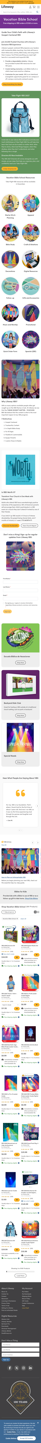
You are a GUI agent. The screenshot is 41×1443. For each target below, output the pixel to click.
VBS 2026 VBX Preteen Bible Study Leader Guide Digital (29, 1095)
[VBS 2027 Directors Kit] (11, 1229)
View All (4, 845)
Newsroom (5, 1298)
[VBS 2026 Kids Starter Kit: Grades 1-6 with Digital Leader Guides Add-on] (30, 1179)
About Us (4, 1291)
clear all (23, 919)
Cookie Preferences (28, 1303)
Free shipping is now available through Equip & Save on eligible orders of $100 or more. (20, 2)
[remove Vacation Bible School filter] (17, 918)
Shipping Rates (26, 1296)
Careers (4, 1296)
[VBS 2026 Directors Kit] (11, 934)
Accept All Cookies (26, 1438)
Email (5, 595)
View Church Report (29, 525)
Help (23, 1305)
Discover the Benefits (10, 525)
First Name (6, 578)
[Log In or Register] (30, 7)
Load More (20, 1276)
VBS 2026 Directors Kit (8, 945)
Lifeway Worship (7, 1321)
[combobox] (20, 12)
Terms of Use (5, 1305)
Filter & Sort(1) (9, 912)
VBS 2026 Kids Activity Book (29, 1045)
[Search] (37, 12)
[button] (20, 830)
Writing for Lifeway (7, 1308)
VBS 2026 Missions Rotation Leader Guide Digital (29, 1241)
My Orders (25, 1291)
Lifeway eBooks (6, 1331)
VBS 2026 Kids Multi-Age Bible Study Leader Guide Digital (9, 1047)
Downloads (5, 1326)
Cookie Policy (11, 1432)
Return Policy (26, 1298)
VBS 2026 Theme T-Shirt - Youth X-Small (9, 994)
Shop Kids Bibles (31, 898)
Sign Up (7, 611)
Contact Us (5, 1294)
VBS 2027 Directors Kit (8, 1240)
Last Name (6, 587)
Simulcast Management (9, 1328)
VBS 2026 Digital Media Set (29, 945)
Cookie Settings (11, 1438)
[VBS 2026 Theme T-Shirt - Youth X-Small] (11, 982)
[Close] (38, 1423)
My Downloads (26, 1294)
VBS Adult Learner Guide (9, 1191)
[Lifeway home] (8, 7)
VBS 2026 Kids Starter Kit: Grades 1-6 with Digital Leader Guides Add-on (29, 1192)
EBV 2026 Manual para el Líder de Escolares (9, 1144)
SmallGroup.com (7, 1333)
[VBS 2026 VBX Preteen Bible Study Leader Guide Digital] (30, 1083)
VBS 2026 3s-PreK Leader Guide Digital (29, 994)
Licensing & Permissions (9, 1301)
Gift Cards (25, 1301)
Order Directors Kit (9, 169)
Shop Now (20, 663)
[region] (20, 1431)
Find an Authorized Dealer (10, 1310)
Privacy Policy (6, 1303)
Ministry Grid (5, 1319)
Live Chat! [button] (25, 1308)
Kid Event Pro (6, 1324)
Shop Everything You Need (12, 84)
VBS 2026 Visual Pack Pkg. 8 (29, 1143)
